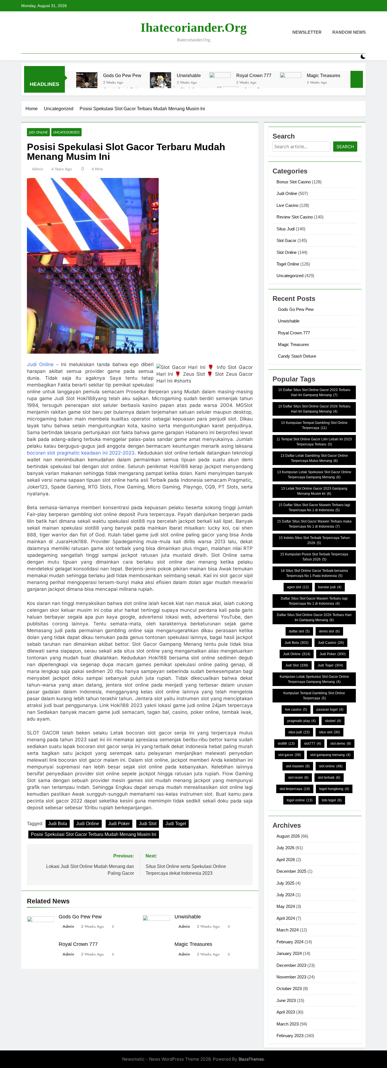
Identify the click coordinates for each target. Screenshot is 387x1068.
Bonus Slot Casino (294, 181)
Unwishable (189, 75)
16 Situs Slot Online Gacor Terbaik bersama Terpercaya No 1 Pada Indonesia (314, 573)
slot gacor (289, 755)
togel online (299, 800)
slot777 (312, 744)
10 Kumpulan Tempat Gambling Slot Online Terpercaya (314, 425)
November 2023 (291, 976)
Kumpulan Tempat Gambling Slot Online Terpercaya (314, 695)
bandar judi (329, 587)
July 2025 (285, 883)
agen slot (298, 587)
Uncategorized (66, 132)
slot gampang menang (330, 755)
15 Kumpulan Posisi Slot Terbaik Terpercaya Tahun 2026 (314, 556)
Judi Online (38, 132)
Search (345, 146)
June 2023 (286, 1000)
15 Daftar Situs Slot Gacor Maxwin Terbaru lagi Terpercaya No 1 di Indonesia (314, 507)
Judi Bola (57, 823)
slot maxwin (298, 766)
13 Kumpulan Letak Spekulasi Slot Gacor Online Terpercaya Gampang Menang (314, 474)
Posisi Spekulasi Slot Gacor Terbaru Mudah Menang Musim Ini (93, 834)
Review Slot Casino (295, 217)
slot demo (340, 744)
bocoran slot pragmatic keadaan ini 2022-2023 (81, 453)
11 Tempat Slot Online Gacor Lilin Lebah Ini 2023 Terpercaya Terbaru (314, 441)
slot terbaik (329, 778)
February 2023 (290, 1035)
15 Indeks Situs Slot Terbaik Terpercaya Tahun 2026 (314, 540)
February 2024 (290, 941)
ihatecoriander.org (194, 27)
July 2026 (285, 847)
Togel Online (288, 264)
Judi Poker (119, 823)
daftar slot (299, 631)
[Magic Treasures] (290, 83)
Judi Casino (331, 643)
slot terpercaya (295, 789)
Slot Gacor (286, 240)
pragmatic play (301, 721)
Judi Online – (43, 364)
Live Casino (287, 205)
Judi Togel (175, 823)
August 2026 (288, 836)
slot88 (286, 744)
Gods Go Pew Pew (122, 75)
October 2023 (289, 988)
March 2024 (288, 929)
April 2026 (286, 859)
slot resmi (298, 778)
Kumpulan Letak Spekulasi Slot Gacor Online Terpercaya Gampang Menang (314, 679)
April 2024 (286, 918)
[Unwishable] (160, 83)
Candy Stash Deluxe (297, 356)
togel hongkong (334, 789)
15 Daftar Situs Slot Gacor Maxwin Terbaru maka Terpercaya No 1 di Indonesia (314, 523)
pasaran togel (329, 710)
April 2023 (286, 1012)
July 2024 (285, 894)
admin (37, 169)
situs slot (329, 732)
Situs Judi (286, 228)
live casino (296, 710)
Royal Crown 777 (253, 75)
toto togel (332, 800)
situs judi (299, 732)
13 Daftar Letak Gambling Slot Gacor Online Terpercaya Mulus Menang (314, 458)
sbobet (333, 721)
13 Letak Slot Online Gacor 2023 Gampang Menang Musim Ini (314, 491)
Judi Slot (147, 823)
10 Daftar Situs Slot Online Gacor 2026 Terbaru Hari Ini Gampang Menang (314, 408)
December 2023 (291, 965)
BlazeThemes (251, 1059)
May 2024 (286, 906)
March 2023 (288, 1024)
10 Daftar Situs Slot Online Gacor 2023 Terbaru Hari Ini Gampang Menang (314, 392)
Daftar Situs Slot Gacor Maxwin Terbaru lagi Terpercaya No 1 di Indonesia (314, 601)
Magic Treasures (323, 75)
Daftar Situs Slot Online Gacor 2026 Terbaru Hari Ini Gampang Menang (314, 617)
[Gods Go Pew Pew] (86, 83)
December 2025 (291, 871)
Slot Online (287, 252)
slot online (331, 766)
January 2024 (289, 953)
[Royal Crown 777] (220, 83)
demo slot (329, 631)
